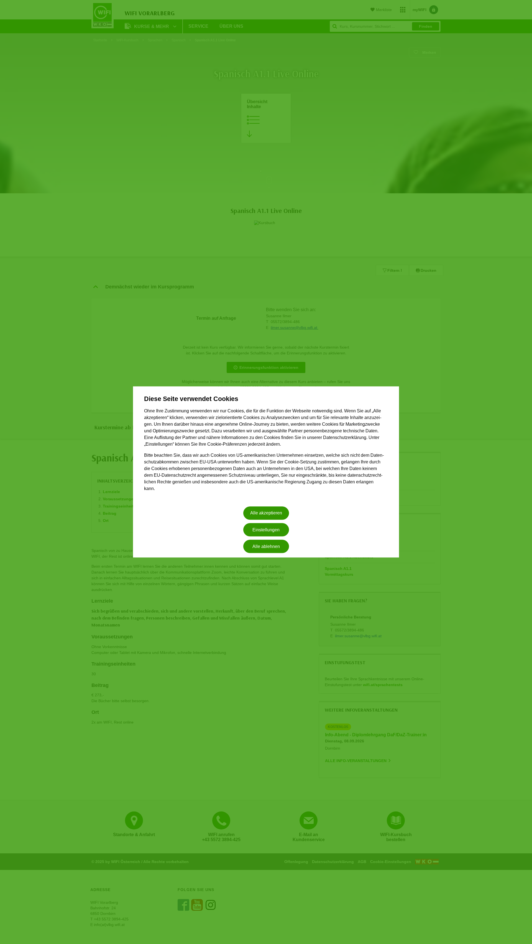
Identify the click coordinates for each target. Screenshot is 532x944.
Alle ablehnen (266, 546)
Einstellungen (266, 529)
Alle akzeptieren (266, 513)
